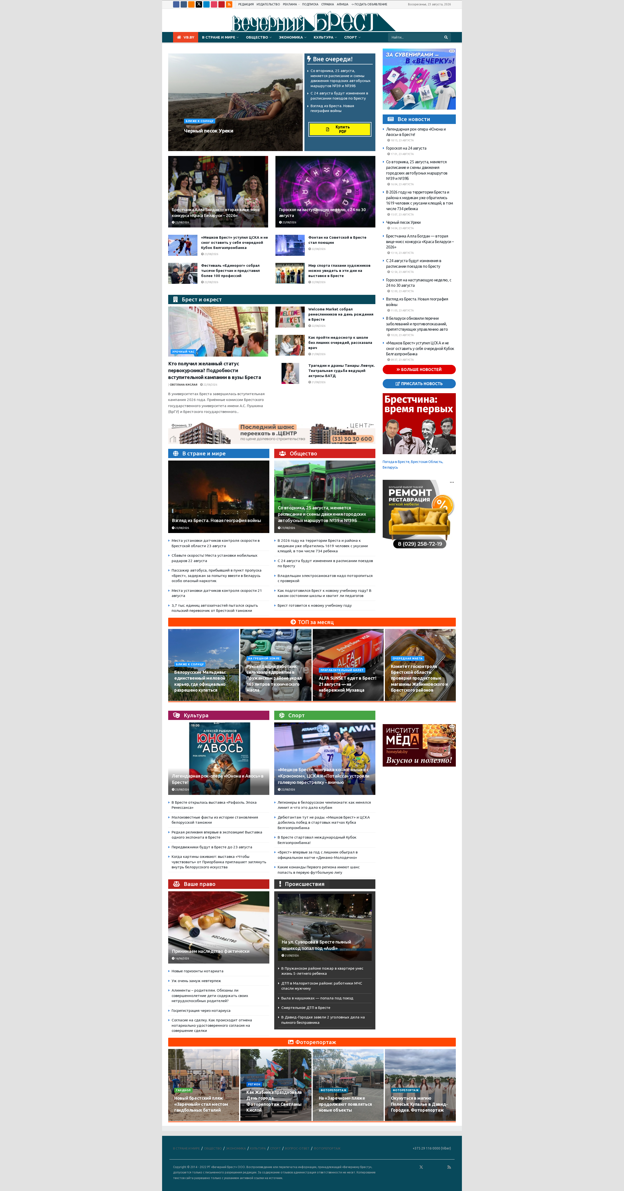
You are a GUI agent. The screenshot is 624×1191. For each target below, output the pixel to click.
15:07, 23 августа (402, 214)
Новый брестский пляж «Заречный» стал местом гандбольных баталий (201, 1104)
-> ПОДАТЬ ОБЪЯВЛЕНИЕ (369, 4)
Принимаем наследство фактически (210, 951)
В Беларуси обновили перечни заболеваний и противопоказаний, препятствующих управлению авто (417, 323)
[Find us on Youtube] (221, 4)
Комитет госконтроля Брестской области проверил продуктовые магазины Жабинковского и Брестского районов (419, 678)
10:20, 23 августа (402, 335)
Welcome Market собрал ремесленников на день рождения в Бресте (340, 314)
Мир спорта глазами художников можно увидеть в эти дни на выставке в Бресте (339, 270)
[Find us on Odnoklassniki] (191, 4)
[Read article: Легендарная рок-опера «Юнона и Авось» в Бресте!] (218, 758)
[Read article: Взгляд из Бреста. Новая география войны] (218, 497)
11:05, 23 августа (402, 310)
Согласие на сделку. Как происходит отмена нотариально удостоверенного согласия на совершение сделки (212, 1025)
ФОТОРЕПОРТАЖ (334, 1090)
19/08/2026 (401, 699)
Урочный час (183, 351)
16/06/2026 (182, 958)
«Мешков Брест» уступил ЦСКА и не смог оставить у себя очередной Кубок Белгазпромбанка (234, 242)
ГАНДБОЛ (183, 1090)
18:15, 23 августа (402, 140)
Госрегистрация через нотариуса (201, 1010)
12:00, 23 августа (402, 291)
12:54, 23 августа (402, 271)
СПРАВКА (327, 4)
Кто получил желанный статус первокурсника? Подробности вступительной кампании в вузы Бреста (214, 370)
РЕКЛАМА (290, 4)
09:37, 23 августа (402, 359)
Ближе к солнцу (200, 121)
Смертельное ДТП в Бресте (305, 1008)
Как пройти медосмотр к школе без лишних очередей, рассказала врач (340, 342)
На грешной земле (264, 658)
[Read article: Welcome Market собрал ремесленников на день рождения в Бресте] (290, 317)
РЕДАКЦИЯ (246, 4)
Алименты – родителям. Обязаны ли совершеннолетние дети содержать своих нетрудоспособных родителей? (210, 995)
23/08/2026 (229, 139)
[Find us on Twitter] (199, 4)
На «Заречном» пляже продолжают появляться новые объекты (345, 1104)
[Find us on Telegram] (206, 4)
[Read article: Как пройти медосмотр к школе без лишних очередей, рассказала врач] (290, 345)
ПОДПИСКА (310, 4)
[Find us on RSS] (229, 4)
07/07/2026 (401, 1119)
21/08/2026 (318, 354)
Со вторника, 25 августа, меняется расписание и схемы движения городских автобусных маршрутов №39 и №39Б (322, 514)
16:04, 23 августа (402, 184)
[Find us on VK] (184, 4)
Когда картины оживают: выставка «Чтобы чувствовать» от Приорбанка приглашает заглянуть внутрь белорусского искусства (219, 861)
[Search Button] (446, 37)
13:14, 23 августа (402, 252)
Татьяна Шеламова (201, 139)
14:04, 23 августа (402, 227)
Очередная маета (408, 658)
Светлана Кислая (183, 384)
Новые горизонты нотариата (198, 971)
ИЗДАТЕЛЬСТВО (268, 4)
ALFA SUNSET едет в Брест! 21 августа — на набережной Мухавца (347, 684)
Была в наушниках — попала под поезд (317, 998)
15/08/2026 (256, 699)
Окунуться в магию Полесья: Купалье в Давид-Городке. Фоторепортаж (419, 1104)
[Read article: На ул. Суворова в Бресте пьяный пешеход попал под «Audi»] (325, 927)
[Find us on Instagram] (214, 4)
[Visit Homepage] (312, 20)
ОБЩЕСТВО (257, 37)
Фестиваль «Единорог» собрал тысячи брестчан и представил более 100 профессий (230, 270)
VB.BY (189, 37)
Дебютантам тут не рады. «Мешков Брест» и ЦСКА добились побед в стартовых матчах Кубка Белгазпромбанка (324, 822)
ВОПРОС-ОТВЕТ (297, 1148)
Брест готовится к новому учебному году (315, 605)
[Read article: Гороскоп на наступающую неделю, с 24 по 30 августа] (325, 191)
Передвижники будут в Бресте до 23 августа (212, 847)
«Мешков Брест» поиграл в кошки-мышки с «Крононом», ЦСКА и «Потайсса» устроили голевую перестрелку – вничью (324, 776)
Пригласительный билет (342, 670)
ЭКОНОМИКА (291, 37)
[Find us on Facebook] (176, 4)
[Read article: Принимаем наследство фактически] (218, 927)
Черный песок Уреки (208, 130)
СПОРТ (350, 37)
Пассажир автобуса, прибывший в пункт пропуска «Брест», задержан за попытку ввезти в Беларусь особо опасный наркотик (217, 575)
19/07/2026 (256, 1119)
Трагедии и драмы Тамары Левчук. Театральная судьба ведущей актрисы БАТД (341, 370)
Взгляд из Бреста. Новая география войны (216, 520)
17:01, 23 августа (402, 154)
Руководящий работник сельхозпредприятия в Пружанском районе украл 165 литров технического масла (274, 678)
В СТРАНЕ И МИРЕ (218, 37)
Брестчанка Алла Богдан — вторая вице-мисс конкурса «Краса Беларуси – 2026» (420, 241)
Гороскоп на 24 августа (406, 148)
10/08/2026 (184, 699)
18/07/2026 (329, 1119)
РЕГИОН (254, 1084)
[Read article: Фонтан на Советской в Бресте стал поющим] (290, 245)
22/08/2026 (318, 248)
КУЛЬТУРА (323, 37)
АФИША (342, 4)
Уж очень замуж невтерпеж (196, 981)
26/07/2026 (184, 1119)
